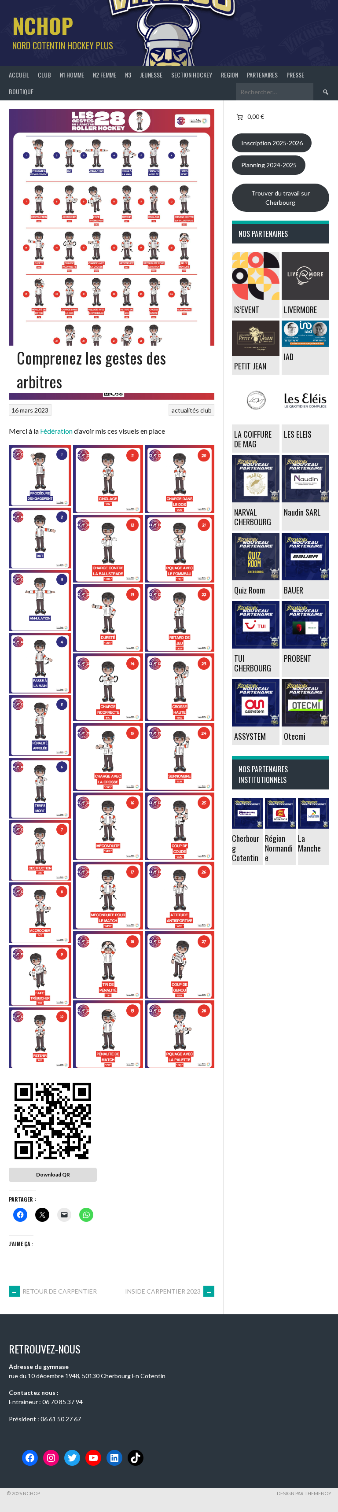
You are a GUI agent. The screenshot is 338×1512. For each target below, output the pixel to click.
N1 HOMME (72, 74)
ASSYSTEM (250, 736)
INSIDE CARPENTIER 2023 (168, 1291)
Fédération (57, 431)
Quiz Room (249, 590)
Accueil (19, 74)
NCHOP (42, 25)
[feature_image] (255, 275)
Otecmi (294, 736)
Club (44, 74)
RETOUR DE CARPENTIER (54, 1291)
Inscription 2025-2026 (272, 143)
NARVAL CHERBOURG (252, 517)
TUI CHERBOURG (252, 663)
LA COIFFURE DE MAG (253, 439)
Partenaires (262, 74)
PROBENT (297, 658)
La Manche (309, 843)
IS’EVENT (246, 309)
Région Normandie (279, 848)
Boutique (21, 91)
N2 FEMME (104, 74)
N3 (128, 74)
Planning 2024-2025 (269, 165)
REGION (229, 74)
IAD (289, 356)
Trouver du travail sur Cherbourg (280, 197)
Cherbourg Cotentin (245, 848)
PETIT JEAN (250, 366)
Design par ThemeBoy (304, 1493)
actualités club (192, 410)
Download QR (53, 1174)
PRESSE (295, 74)
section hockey (191, 74)
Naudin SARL (302, 512)
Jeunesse (151, 74)
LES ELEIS (298, 434)
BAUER (293, 590)
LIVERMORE (300, 309)
